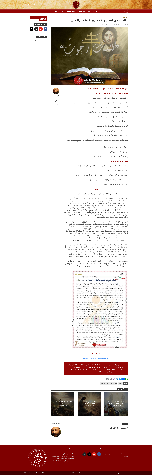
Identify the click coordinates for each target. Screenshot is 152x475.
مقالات (89, 12)
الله (107, 383)
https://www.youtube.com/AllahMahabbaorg (96, 358)
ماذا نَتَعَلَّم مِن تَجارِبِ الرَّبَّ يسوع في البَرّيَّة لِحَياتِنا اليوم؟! (89, 402)
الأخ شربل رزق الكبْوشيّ (121, 24)
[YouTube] (41, 29)
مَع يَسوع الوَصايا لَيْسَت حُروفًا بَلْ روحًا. (62, 402)
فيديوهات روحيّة (81, 12)
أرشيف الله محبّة (60, 12)
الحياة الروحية (113, 383)
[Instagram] (31, 29)
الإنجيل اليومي (125, 17)
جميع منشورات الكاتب (56, 423)
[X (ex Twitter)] (36, 29)
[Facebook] (45, 29)
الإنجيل (120, 383)
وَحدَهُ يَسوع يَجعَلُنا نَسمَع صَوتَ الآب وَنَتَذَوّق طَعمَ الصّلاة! (116, 402)
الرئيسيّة (95, 12)
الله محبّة (103, 383)
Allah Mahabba (71, 12)
